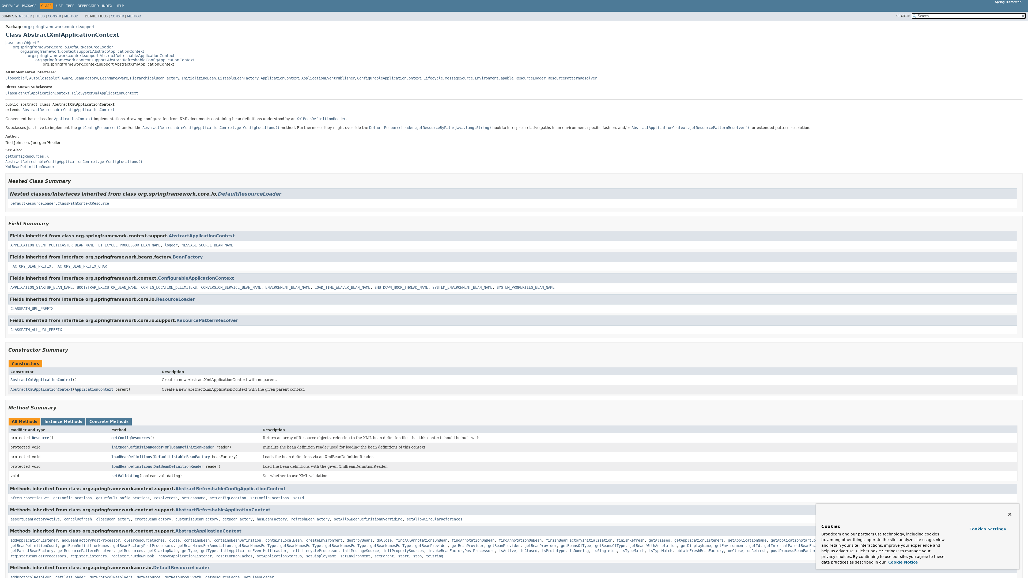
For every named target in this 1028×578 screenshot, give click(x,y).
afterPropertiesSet (29, 498)
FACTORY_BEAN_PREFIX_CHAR (81, 266)
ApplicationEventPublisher (328, 78)
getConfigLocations (72, 498)
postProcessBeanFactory (794, 551)
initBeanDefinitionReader (137, 447)
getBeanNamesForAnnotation (204, 545)
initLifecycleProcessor (314, 551)
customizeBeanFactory (196, 519)
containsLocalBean (283, 540)
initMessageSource (360, 551)
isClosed (528, 551)
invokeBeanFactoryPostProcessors (461, 551)
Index (107, 6)
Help (119, 6)
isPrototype (553, 551)
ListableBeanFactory (238, 78)
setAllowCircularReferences (434, 519)
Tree (70, 6)
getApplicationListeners (699, 540)
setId (298, 498)
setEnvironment (355, 556)
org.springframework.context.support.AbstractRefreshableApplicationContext (101, 56)
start (403, 556)
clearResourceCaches (144, 540)
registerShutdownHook (132, 556)
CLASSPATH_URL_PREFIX (31, 308)
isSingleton (605, 551)
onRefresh (756, 551)
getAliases (659, 540)
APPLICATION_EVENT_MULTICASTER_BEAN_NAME (52, 245)
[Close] (1010, 514)
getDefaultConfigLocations (123, 498)
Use (59, 6)
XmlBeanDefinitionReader (189, 447)
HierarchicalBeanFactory (154, 78)
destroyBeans (359, 540)
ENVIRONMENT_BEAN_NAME (287, 287)
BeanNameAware (114, 78)
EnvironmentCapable (494, 78)
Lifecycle (433, 78)
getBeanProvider (431, 545)
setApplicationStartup (279, 556)
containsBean (197, 540)
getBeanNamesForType (255, 545)
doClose (384, 540)
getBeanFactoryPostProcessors (143, 545)
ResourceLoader (531, 78)
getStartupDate (162, 551)
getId (754, 545)
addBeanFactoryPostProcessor (91, 540)
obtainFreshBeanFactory (700, 551)
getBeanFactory (237, 519)
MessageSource (459, 78)
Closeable (15, 78)
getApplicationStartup (793, 540)
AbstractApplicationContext (202, 235)
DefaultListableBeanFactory (182, 457)
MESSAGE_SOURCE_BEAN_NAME (207, 245)
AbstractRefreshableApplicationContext (222, 509)
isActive (507, 551)
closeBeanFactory (113, 519)
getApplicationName (747, 540)
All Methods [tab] (24, 421)
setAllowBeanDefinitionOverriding (368, 519)
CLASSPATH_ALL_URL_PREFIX (36, 330)
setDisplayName (321, 556)
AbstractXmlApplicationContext (41, 380)
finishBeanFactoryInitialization (579, 540)
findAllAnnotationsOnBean (421, 540)
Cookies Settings (987, 529)
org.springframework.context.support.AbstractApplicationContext (82, 51)
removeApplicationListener (185, 556)
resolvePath (165, 498)
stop (417, 556)
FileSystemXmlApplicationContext (105, 93)
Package (29, 6)
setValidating (125, 476)
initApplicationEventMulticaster (253, 551)
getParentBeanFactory (31, 551)
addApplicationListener (34, 540)
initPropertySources (403, 551)
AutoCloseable (43, 78)
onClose (735, 551)
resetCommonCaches (234, 556)
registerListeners (88, 556)
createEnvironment (324, 540)
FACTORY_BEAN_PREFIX (30, 266)
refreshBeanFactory (310, 519)
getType (189, 551)
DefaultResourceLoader (249, 194)
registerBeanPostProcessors (38, 556)
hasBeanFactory (272, 519)
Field (40, 16)
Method (71, 16)
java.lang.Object (20, 43)
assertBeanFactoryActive (35, 519)
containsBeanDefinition (237, 540)
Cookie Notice (902, 562)
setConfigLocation (228, 498)
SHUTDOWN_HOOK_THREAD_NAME (401, 287)
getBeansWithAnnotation (652, 545)
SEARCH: (903, 16)
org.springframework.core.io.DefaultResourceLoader (63, 47)
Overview (10, 6)
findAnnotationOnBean (473, 540)
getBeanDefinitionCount (34, 545)
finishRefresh (630, 540)
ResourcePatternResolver (572, 78)
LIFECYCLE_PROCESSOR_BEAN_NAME (129, 245)
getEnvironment (730, 545)
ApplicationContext (280, 78)
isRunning (579, 551)
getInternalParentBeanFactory (794, 545)
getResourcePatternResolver (85, 551)
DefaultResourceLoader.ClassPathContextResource (59, 203)
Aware (67, 78)
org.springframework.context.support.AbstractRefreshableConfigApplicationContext (114, 60)
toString (434, 556)
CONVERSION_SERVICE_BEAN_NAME (231, 287)
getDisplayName (696, 545)
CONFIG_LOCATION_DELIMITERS (169, 287)
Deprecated (88, 6)
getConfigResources (130, 438)
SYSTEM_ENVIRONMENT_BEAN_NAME (462, 287)
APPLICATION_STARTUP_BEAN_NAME (41, 287)
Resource (40, 438)
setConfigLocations (269, 498)
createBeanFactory (153, 519)
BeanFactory (86, 78)
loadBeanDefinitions (131, 457)
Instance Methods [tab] (63, 421)
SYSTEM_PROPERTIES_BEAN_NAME (525, 287)
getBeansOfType (576, 545)
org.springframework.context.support (59, 27)
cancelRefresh (78, 519)
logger (171, 245)
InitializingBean (199, 78)
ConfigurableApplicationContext (389, 78)
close (174, 540)
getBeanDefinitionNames (85, 545)
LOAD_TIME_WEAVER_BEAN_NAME (342, 287)
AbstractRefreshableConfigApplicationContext (68, 110)
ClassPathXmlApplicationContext (37, 93)
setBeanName (193, 498)
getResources (130, 551)
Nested (25, 16)
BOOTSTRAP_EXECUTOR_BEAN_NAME (107, 287)
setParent (384, 556)
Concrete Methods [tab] (108, 421)
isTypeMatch (632, 551)
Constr (54, 16)
